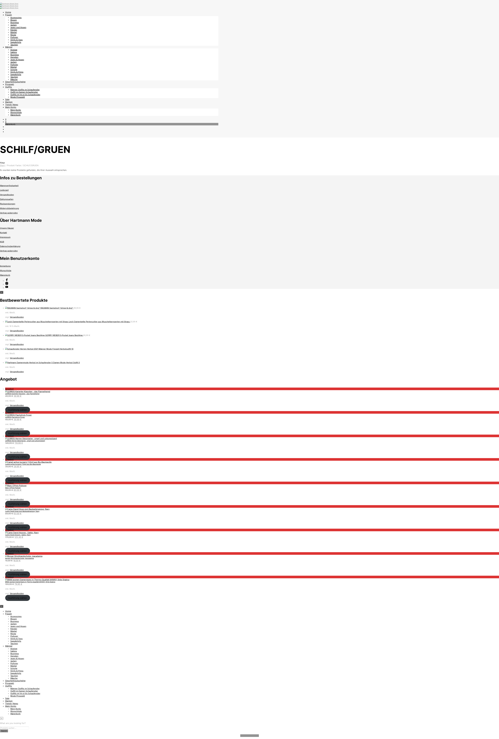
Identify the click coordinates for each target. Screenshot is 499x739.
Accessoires (16, 17)
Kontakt (3, 232)
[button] (5, 119)
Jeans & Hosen (17, 59)
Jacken (13, 25)
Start (2, 165)
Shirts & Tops (16, 39)
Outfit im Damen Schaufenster (24, 92)
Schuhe (13, 69)
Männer (8, 47)
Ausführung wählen (17, 409)
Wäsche (14, 79)
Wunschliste (16, 112)
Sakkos (13, 52)
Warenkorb (15, 114)
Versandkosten (7, 194)
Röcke (13, 34)
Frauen (8, 15)
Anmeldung (5, 266)
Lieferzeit (4, 190)
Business (14, 22)
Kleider (13, 29)
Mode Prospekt (17, 97)
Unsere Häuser (7, 228)
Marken (8, 102)
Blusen (13, 20)
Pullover (14, 37)
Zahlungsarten (6, 199)
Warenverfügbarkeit (9, 185)
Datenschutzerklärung (10, 246)
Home (8, 12)
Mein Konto (10, 107)
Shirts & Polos (16, 72)
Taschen (14, 44)
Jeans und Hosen (18, 27)
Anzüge (13, 49)
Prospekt (9, 84)
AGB (2, 241)
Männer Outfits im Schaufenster (25, 89)
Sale (7, 99)
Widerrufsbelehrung (9, 208)
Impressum (5, 237)
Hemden (14, 57)
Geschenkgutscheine (15, 81)
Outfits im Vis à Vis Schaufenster (25, 94)
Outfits (8, 87)
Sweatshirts (15, 42)
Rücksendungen (7, 203)
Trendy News (11, 104)
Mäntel (13, 32)
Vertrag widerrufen (9, 213)
